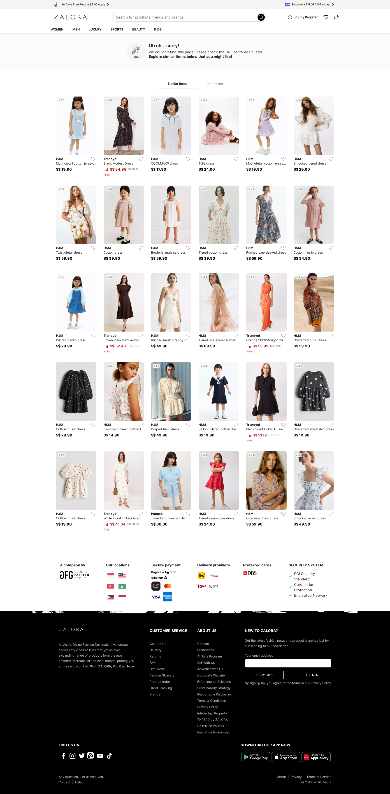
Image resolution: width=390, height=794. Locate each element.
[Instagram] (72, 755)
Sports (117, 29)
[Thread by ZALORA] (90, 755)
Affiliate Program (209, 656)
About (281, 777)
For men (312, 675)
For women (264, 675)
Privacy (296, 777)
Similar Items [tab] (177, 83)
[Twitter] (81, 755)
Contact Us (158, 644)
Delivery (156, 650)
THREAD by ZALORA (212, 719)
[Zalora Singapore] (110, 575)
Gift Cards (157, 669)
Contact (64, 782)
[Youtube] (100, 755)
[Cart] (336, 17)
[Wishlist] (326, 17)
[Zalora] (70, 17)
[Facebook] (63, 755)
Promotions (205, 650)
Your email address (259, 655)
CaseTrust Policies (210, 726)
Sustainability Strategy (214, 688)
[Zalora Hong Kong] (110, 586)
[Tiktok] (138, 755)
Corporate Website (211, 675)
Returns (155, 656)
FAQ (153, 662)
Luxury (95, 29)
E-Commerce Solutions (214, 681)
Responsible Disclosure (214, 694)
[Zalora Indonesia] (122, 597)
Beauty (138, 29)
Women (57, 29)
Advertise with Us (210, 669)
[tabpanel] (195, 314)
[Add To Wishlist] (93, 159)
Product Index (160, 681)
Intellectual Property (212, 713)
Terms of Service (318, 777)
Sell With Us (206, 662)
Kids (158, 29)
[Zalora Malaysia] (122, 575)
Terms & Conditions (211, 700)
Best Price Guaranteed (213, 732)
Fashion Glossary (162, 675)
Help (78, 782)
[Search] (261, 17)
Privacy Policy (207, 707)
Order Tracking (161, 688)
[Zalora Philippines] (110, 597)
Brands (155, 694)
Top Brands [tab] (214, 84)
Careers (203, 644)
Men (76, 29)
